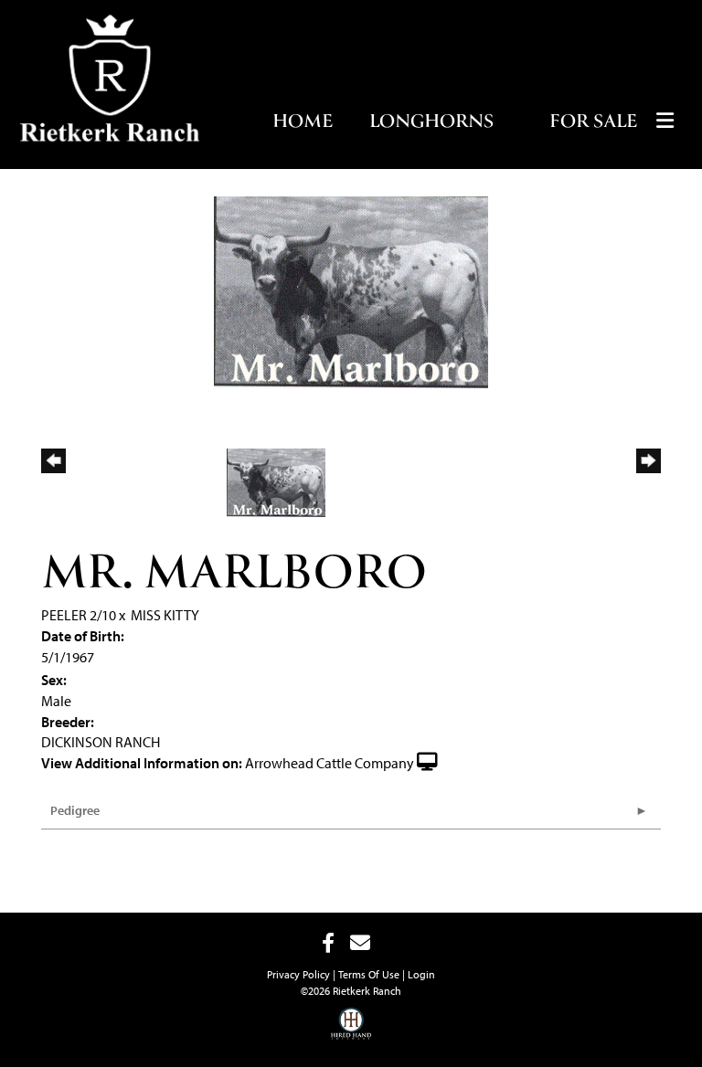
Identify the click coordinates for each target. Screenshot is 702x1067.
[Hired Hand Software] (351, 1021)
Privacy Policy (298, 974)
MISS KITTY (165, 615)
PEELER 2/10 (78, 615)
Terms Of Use (368, 974)
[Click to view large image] (351, 290)
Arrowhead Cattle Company (329, 763)
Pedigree (75, 810)
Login (421, 974)
